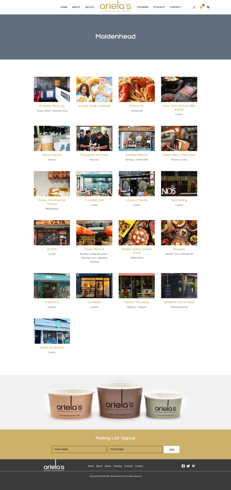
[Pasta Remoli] (94, 243)
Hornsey (129, 159)
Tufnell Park (142, 159)
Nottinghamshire (179, 307)
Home (63, 7)
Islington (52, 307)
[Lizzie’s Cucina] (136, 192)
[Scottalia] (94, 292)
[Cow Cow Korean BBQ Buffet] (179, 98)
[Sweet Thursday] (136, 292)
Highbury (131, 307)
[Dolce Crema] (52, 145)
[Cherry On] (136, 98)
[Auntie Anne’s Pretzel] (94, 98)
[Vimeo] (193, 466)
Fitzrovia (175, 159)
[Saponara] (52, 292)
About (76, 7)
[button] (208, 7)
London (179, 114)
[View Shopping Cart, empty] (201, 7)
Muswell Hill (187, 254)
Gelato (89, 7)
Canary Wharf (43, 110)
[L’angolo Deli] (94, 192)
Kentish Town (172, 254)
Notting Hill (136, 110)
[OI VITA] (52, 243)
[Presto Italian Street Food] (136, 243)
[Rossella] (179, 243)
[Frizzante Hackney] (94, 145)
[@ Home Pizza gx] (52, 98)
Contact (175, 7)
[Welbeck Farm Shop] (179, 292)
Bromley (84, 254)
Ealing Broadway (98, 254)
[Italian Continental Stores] (52, 192)
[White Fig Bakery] (52, 338)
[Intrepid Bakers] (136, 145)
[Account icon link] (193, 7)
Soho (184, 159)
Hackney (94, 159)
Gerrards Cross (60, 110)
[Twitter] (188, 466)
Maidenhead (52, 208)
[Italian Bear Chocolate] (179, 145)
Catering (142, 7)
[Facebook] (183, 466)
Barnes (51, 159)
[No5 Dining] (179, 192)
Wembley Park (88, 257)
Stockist (159, 7)
